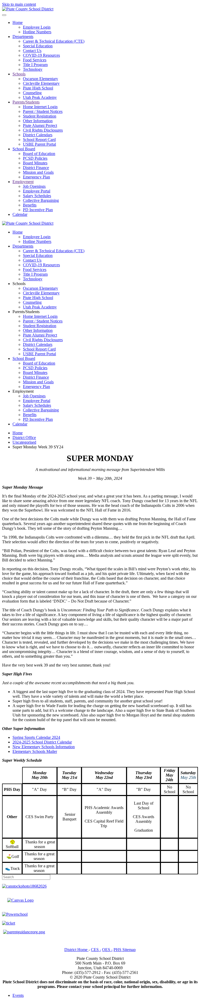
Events (18, 995)
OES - (107, 949)
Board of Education (39, 153)
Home (17, 22)
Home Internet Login (40, 107)
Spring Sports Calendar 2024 (36, 737)
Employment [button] (23, 391)
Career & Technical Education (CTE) (53, 41)
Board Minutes (35, 163)
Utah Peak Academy (40, 97)
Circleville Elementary (41, 83)
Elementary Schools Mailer (34, 751)
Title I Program (35, 64)
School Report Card (39, 139)
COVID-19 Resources (41, 55)
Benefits (29, 205)
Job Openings (34, 186)
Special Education (38, 46)
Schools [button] (19, 283)
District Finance (36, 167)
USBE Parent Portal (39, 144)
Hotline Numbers (37, 32)
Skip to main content (19, 4)
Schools (19, 74)
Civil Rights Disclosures (43, 130)
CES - (96, 949)
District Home (76, 949)
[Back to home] (27, 9)
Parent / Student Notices (43, 111)
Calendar (19, 214)
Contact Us (32, 50)
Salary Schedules (37, 195)
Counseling (32, 92)
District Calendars (37, 135)
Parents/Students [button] (26, 311)
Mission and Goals (38, 172)
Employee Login (37, 27)
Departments (22, 36)
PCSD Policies (35, 158)
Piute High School (38, 88)
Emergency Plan (36, 177)
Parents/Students (26, 102)
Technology (32, 69)
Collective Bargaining (41, 200)
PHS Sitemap (125, 949)
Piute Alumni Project (40, 125)
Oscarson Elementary (40, 78)
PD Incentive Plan (38, 210)
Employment (23, 181)
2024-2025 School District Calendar (42, 742)
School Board (23, 149)
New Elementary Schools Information (43, 747)
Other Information (38, 121)
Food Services (34, 60)
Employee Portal (36, 191)
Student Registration (39, 116)
